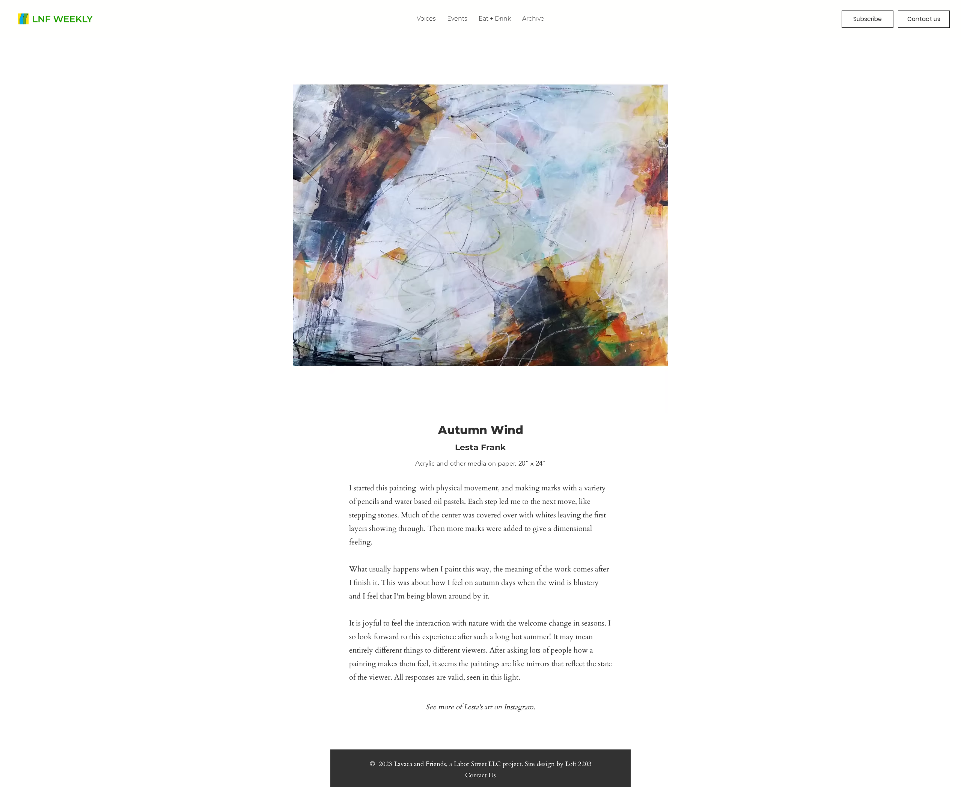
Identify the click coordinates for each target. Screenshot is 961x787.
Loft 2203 (578, 764)
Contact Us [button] (480, 775)
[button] (533, 19)
